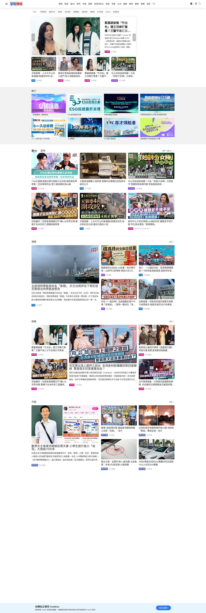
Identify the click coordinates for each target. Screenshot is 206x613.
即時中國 (61, 80)
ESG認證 (100, 12)
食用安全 (88, 80)
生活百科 (131, 188)
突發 (81, 188)
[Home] (16, 4)
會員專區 (116, 12)
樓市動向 (114, 80)
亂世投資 (68, 12)
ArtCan (108, 12)
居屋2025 (52, 12)
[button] (134, 37)
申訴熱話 (35, 80)
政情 (140, 308)
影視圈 (34, 188)
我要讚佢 (76, 12)
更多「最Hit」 (167, 151)
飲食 (103, 275)
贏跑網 (92, 12)
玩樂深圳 (85, 12)
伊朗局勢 (43, 12)
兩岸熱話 (142, 435)
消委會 (60, 12)
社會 (33, 305)
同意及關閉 (163, 608)
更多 (171, 242)
